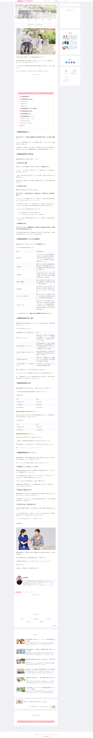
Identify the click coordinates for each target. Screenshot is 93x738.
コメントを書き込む (36, 721)
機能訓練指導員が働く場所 (27, 111)
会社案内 (36, 734)
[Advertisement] (36, 83)
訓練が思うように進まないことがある (27, 118)
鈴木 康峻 (25, 577)
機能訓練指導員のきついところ (28, 116)
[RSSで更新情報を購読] (29, 588)
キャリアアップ (18, 592)
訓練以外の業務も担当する (25, 120)
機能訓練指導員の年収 (26, 113)
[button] (49, 20)
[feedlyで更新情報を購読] (27, 588)
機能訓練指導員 (28, 592)
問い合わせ (56, 734)
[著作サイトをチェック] (23, 588)
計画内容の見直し (24, 103)
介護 (23, 592)
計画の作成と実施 (24, 101)
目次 (35, 93)
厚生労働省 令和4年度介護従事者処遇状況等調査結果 (30, 447)
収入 (32, 592)
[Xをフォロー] (25, 588)
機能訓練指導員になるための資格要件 (29, 108)
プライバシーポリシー (43, 734)
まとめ (23, 125)
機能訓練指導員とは (26, 96)
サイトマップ (50, 734)
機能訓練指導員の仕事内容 (27, 99)
